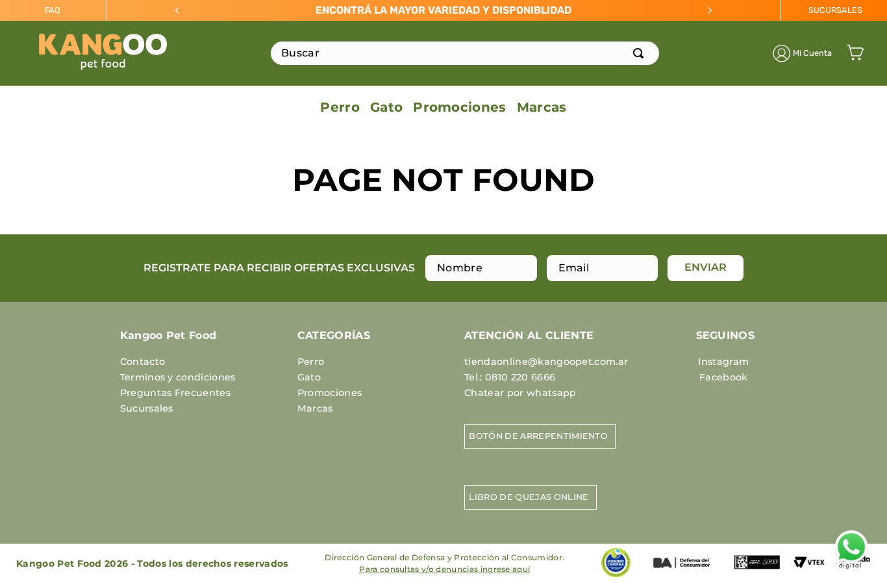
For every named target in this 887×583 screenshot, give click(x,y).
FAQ (52, 10)
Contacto (143, 361)
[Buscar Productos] (641, 53)
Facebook (723, 377)
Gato (309, 377)
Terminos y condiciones (178, 377)
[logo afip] (757, 572)
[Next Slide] (709, 10)
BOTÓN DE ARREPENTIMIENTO (538, 436)
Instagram (723, 361)
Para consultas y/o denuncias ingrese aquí (444, 569)
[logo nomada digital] (854, 575)
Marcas (315, 408)
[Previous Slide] (177, 10)
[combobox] (465, 53)
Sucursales (146, 408)
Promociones (329, 393)
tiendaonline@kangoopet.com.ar (546, 361)
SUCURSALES (835, 10)
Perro (311, 361)
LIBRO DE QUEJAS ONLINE (528, 497)
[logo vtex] (809, 568)
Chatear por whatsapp (520, 393)
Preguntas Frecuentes (175, 393)
